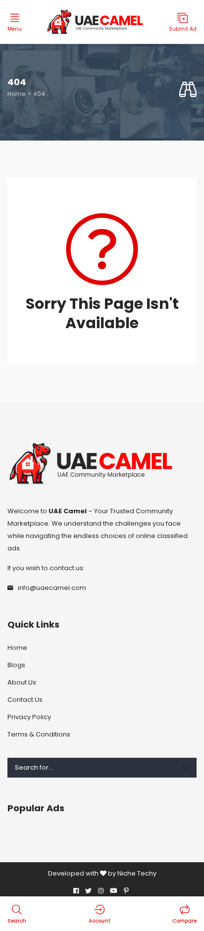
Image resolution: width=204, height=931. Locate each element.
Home (16, 94)
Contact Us (25, 699)
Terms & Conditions (38, 734)
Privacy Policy (29, 717)
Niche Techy (136, 873)
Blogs (16, 665)
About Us (21, 682)
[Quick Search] (188, 90)
